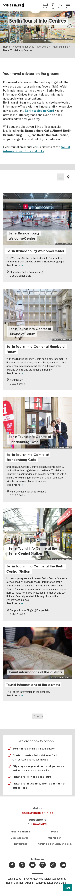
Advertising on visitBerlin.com (55, 844)
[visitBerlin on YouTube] (32, 865)
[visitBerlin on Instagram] (42, 865)
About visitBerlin (20, 831)
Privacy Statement (33, 878)
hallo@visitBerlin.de (37, 813)
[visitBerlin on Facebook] (12, 865)
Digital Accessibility (55, 878)
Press (54, 831)
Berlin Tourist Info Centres (37, 21)
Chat (67, 887)
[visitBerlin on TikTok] (53, 865)
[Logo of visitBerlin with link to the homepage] (13, 5)
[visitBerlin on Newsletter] (63, 865)
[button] (53, 5)
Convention (54, 838)
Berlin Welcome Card (39, 111)
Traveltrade (20, 844)
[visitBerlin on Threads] (22, 865)
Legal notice (14, 878)
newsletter (40, 824)
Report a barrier (14, 882)
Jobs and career (20, 838)
